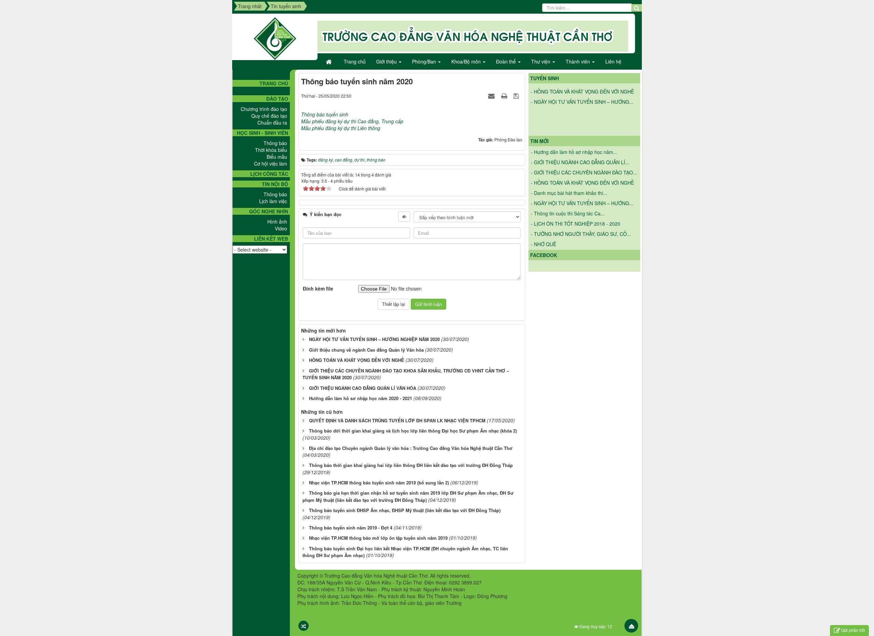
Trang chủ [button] (355, 61)
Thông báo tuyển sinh (325, 114)
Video (281, 228)
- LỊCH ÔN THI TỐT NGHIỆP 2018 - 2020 (575, 223)
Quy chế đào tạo (269, 115)
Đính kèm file (318, 288)
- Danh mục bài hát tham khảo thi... (569, 192)
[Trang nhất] (329, 61)
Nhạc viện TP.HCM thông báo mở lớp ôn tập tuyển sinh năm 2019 (378, 538)
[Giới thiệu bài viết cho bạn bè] (492, 95)
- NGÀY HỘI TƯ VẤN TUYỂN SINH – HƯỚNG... (582, 94)
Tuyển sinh (544, 78)
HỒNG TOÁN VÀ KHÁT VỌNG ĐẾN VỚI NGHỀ (356, 360)
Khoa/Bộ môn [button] (466, 61)
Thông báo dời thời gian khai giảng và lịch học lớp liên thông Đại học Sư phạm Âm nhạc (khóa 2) (413, 430)
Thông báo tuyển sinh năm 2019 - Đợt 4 (350, 527)
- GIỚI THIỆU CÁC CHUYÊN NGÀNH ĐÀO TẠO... (584, 172)
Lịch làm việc (273, 201)
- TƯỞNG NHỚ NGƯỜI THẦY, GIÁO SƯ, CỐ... (581, 233)
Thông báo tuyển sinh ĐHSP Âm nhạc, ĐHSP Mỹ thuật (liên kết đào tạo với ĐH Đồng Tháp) (405, 510)
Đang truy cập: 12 (595, 626)
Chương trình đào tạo (264, 108)
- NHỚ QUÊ (543, 244)
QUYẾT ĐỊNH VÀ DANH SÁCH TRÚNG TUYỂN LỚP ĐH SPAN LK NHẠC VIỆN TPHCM (397, 420)
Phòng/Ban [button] (424, 61)
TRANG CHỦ (273, 83)
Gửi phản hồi (853, 630)
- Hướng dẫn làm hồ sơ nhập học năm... (574, 152)
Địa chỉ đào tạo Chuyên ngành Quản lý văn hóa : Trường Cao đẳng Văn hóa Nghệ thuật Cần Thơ (410, 448)
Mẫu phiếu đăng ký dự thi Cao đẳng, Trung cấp (352, 121)
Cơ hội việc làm (270, 163)
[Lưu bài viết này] (517, 95)
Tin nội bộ (275, 184)
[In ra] (505, 95)
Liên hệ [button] (613, 61)
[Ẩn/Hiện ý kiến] (404, 216)
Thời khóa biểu (271, 149)
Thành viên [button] (578, 61)
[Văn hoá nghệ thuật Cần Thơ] (274, 37)
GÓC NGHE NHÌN (268, 211)
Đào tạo (277, 98)
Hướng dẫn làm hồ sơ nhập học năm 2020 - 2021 (360, 398)
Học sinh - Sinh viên (262, 132)
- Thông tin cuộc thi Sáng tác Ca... (568, 213)
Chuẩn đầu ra (272, 122)
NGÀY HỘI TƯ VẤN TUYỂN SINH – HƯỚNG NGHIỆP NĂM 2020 (374, 339)
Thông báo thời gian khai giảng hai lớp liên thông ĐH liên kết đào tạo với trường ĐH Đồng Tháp (411, 465)
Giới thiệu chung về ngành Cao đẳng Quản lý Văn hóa (366, 350)
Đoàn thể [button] (506, 61)
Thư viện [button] (541, 61)
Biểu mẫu (277, 156)
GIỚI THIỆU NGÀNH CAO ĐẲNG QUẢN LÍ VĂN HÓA (362, 388)
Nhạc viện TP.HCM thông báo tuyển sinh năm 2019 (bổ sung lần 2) (379, 482)
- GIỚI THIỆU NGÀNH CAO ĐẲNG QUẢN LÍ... (580, 162)
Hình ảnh (277, 221)
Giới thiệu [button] (387, 61)
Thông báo (275, 143)
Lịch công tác (269, 173)
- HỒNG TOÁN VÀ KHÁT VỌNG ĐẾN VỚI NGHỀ (582, 182)
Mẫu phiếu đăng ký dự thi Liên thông (340, 128)
